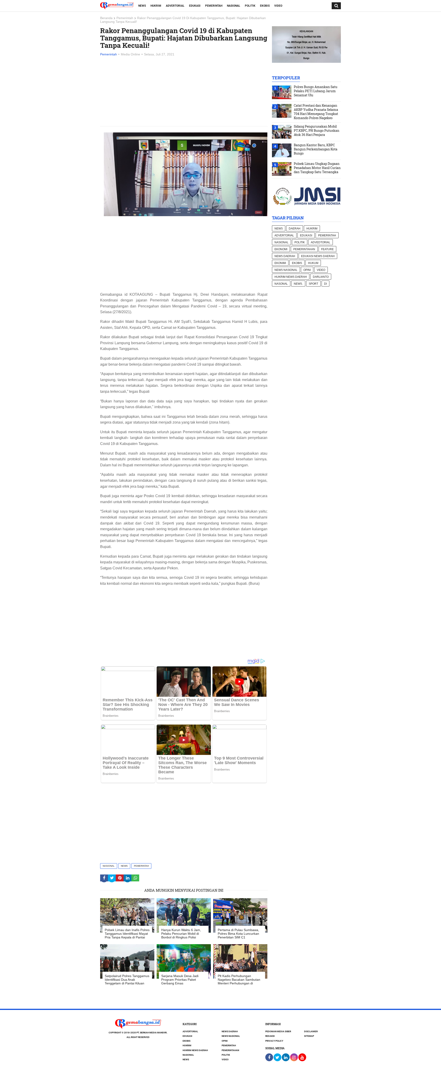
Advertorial (175, 5)
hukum (313, 263)
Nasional (233, 5)
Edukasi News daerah (318, 256)
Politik (250, 5)
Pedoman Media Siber (278, 1031)
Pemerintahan (304, 249)
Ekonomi (280, 249)
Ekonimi (280, 263)
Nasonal (281, 283)
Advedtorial (320, 242)
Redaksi (270, 1036)
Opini (307, 270)
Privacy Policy (274, 1041)
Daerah (294, 228)
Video (278, 5)
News (142, 5)
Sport (313, 283)
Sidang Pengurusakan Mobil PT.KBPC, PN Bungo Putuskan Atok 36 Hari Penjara (316, 130)
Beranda (106, 18)
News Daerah (284, 256)
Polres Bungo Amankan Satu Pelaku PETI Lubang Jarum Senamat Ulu (315, 91)
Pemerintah (213, 5)
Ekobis (265, 5)
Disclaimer (311, 1031)
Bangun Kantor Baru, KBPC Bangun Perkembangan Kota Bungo (315, 149)
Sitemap (309, 1036)
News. (298, 283)
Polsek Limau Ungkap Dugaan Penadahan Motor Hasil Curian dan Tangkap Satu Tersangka (317, 168)
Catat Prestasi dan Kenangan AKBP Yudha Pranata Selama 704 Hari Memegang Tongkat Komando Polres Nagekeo (316, 111)
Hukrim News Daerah (290, 276)
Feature (327, 249)
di (325, 283)
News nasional (285, 270)
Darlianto (321, 276)
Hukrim (155, 5)
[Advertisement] (183, 92)
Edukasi (195, 5)
